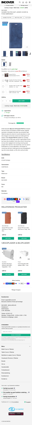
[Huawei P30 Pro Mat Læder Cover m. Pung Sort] (10, 64)
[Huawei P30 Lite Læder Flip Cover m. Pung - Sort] (24, 218)
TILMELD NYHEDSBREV (16, 335)
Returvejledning (5, 373)
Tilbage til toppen (16, 289)
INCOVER (4, 10)
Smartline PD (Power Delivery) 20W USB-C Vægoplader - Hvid (7, 265)
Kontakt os (4, 379)
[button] (26, 2)
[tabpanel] (16, 175)
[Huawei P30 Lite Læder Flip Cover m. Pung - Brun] (8, 218)
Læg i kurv (21, 100)
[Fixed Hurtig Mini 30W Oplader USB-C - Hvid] (24, 254)
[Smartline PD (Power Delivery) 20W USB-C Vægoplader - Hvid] (6, 80)
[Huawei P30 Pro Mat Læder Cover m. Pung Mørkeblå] (4, 64)
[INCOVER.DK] (7, 2)
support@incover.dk (10, 300)
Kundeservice (5, 376)
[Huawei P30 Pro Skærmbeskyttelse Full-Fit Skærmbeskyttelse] (6, 75)
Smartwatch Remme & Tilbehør (9, 358)
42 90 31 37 (9, 313)
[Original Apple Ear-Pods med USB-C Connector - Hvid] (6, 92)
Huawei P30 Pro (7, 17)
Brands (3, 361)
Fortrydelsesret (5, 370)
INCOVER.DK (7, 421)
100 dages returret (9, 115)
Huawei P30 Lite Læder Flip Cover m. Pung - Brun (7, 229)
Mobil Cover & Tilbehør (7, 349)
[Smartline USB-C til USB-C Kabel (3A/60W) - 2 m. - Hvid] (6, 86)
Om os (3, 364)
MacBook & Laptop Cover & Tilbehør (11, 355)
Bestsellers (18, 17)
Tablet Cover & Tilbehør (7, 352)
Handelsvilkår (5, 367)
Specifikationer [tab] (5, 154)
